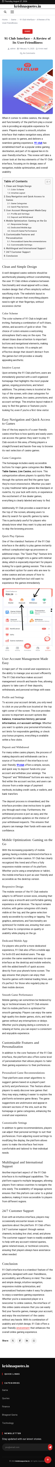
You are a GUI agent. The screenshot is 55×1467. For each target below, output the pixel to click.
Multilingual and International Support (26, 248)
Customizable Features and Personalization (20, 236)
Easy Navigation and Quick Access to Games (25, 198)
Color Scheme (17, 189)
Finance (6, 1406)
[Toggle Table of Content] (46, 181)
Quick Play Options (19, 207)
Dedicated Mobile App (21, 227)
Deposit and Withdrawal (22, 217)
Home (4, 19)
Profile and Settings (20, 214)
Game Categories (19, 203)
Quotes (5, 1398)
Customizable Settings (21, 245)
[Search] (5, 12)
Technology (8, 1423)
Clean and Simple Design (18, 186)
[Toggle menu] (12, 12)
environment (23, 1327)
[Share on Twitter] (13, 1341)
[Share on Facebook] (20, 1341)
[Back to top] (47, 1459)
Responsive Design (19, 224)
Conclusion (12, 256)
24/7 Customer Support (18, 252)
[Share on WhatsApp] (34, 1341)
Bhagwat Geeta (9, 1415)
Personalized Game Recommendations (28, 241)
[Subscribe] (50, 1447)
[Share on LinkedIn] (27, 1341)
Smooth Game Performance (24, 231)
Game (13, 19)
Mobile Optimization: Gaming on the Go (26, 221)
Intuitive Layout (18, 193)
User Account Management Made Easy (26, 210)
